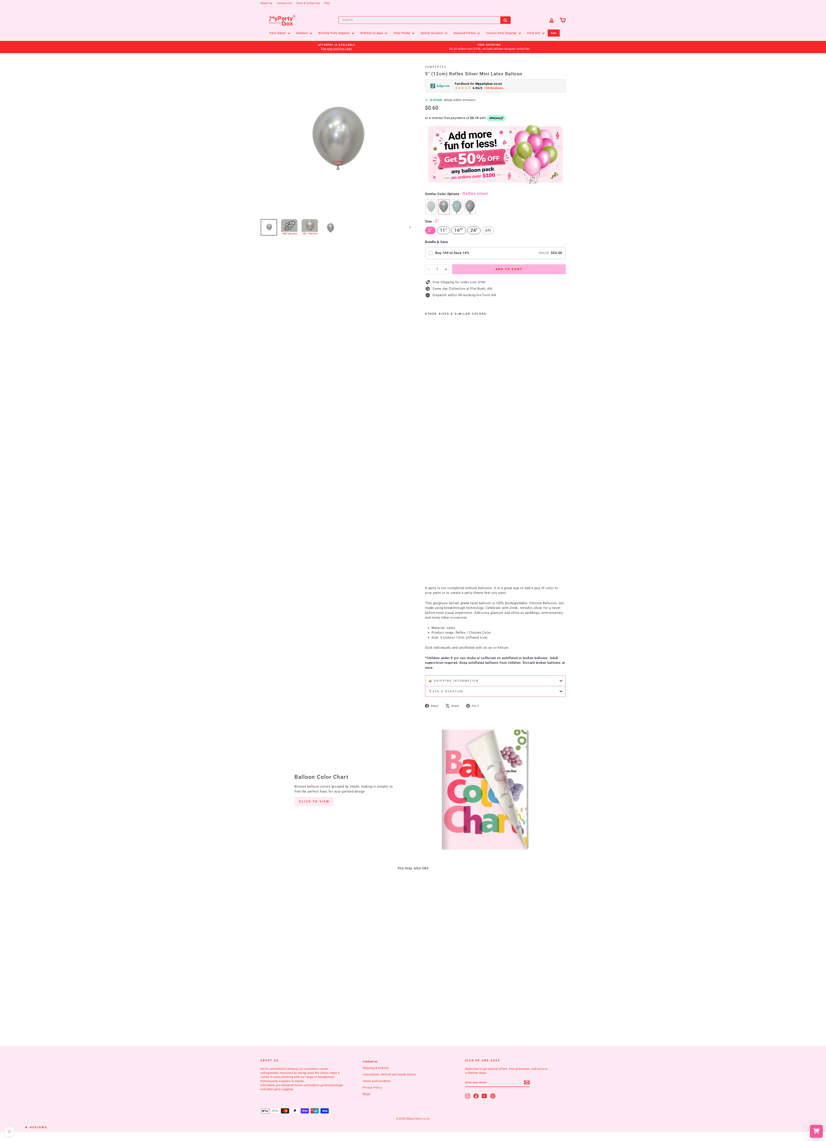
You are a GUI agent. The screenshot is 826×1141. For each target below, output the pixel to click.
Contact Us (284, 3)
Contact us (370, 1061)
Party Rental (278, 33)
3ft (488, 230)
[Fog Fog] (457, 207)
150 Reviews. (494, 88)
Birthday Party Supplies (335, 33)
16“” (458, 230)
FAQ (327, 3)
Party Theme (402, 33)
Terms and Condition (377, 1081)
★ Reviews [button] (36, 1127)
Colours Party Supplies (502, 33)
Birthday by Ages (372, 33)
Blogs (366, 1094)
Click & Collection (308, 3)
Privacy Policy (372, 1087)
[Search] (505, 20)
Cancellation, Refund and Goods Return (389, 1074)
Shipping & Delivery (376, 1068)
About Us (266, 3)
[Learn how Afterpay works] (496, 118)
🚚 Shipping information (453, 680)
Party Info (534, 33)
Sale (553, 33)
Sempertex (436, 66)
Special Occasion (432, 33)
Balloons (302, 33)
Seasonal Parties (465, 33)
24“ (474, 230)
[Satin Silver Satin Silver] (431, 207)
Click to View (314, 801)
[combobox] (425, 20)
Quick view (296, 949)
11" (443, 230)
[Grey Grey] (470, 207)
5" (430, 230)
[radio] (495, 253)
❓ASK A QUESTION (446, 691)
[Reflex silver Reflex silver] (444, 207)
